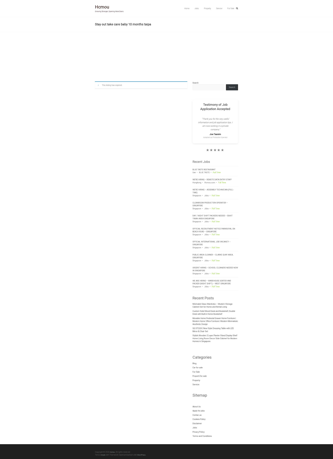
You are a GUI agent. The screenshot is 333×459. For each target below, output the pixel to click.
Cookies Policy (199, 418)
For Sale (230, 8)
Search (195, 83)
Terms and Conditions (202, 435)
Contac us (197, 414)
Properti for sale (200, 375)
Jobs (197, 8)
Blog (194, 362)
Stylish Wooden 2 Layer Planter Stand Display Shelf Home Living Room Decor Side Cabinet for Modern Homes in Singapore (215, 338)
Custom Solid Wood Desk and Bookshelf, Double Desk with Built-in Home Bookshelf (214, 311)
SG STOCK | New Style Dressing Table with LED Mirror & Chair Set (213, 329)
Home (186, 8)
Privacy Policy (198, 431)
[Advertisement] (166, 56)
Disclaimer (197, 422)
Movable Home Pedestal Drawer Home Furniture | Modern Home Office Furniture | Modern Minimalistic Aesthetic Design (215, 320)
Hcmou (102, 6)
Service (219, 8)
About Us (197, 406)
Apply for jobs (199, 410)
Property (207, 8)
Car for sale (198, 367)
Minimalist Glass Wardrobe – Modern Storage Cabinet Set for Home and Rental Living (212, 304)
